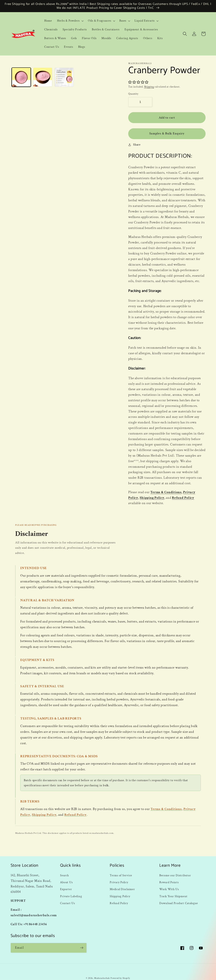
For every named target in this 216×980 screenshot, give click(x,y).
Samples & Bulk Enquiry (166, 133)
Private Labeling (71, 896)
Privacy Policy (119, 882)
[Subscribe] (81, 948)
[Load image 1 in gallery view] (21, 77)
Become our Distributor (175, 875)
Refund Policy (183, 498)
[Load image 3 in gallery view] (64, 77)
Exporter (66, 889)
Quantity (133, 94)
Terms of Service (121, 875)
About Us (66, 882)
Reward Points (169, 882)
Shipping (149, 86)
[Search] (185, 33)
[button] (70, 20)
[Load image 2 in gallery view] (42, 77)
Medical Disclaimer (122, 889)
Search (64, 875)
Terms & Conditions (166, 492)
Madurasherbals (102, 978)
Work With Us (169, 889)
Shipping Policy (152, 498)
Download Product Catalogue (178, 903)
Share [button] (137, 145)
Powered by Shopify (120, 978)
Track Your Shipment (173, 896)
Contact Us (67, 903)
